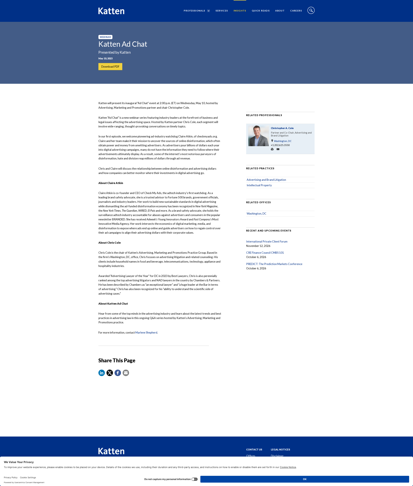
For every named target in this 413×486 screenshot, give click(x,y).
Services (222, 10)
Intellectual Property (259, 185)
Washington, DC (282, 141)
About (280, 10)
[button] (101, 373)
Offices (250, 456)
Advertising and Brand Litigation (266, 179)
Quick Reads (261, 10)
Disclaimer (277, 456)
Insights (240, 10)
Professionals (194, 10)
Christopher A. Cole (282, 128)
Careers (296, 10)
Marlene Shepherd (146, 332)
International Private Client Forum (266, 241)
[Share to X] (109, 373)
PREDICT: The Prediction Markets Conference (274, 264)
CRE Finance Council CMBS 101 (265, 252)
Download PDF (110, 66)
